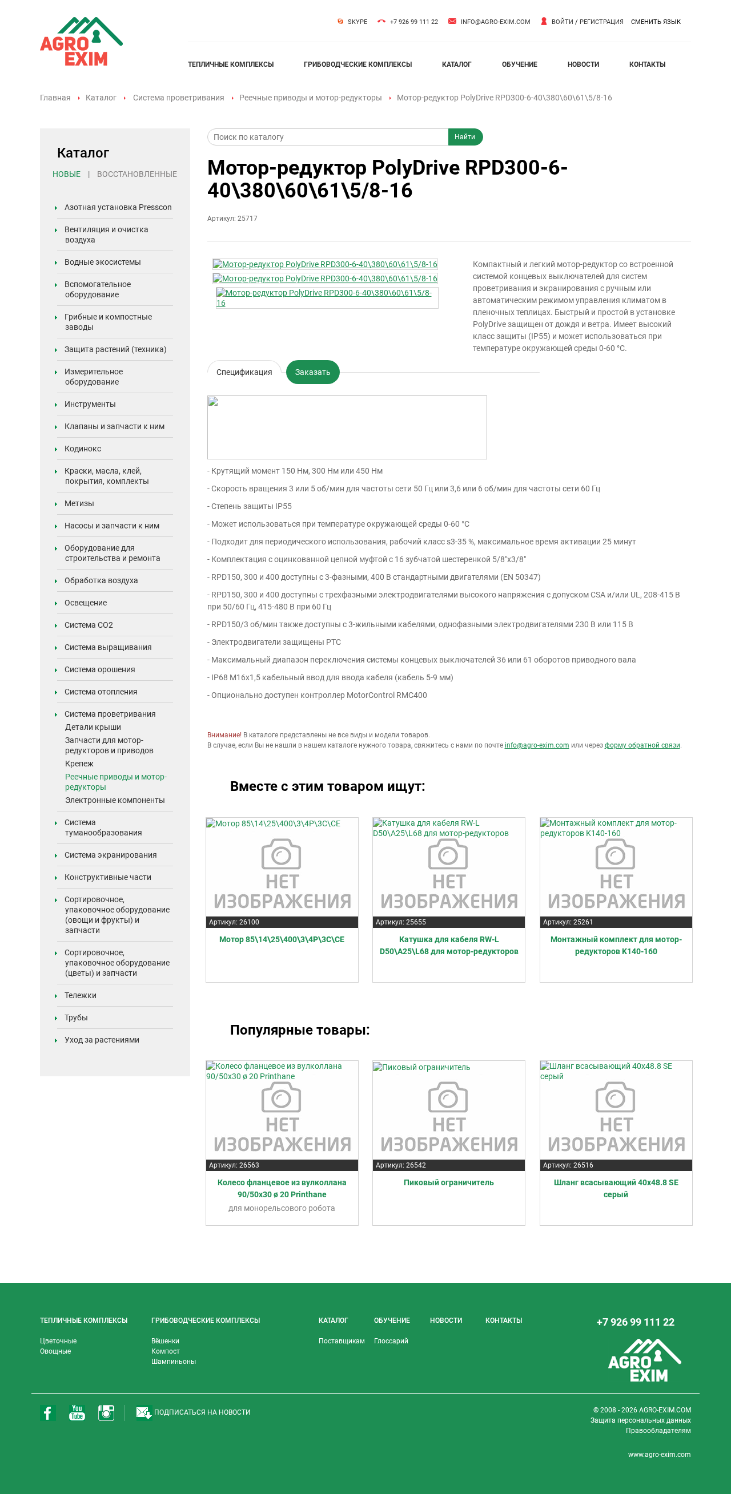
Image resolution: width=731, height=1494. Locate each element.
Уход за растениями (102, 1039)
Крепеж (79, 763)
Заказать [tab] (313, 372)
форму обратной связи (642, 745)
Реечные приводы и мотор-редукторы (310, 97)
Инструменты (90, 404)
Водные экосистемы (103, 262)
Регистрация (602, 22)
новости (583, 64)
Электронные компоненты (115, 800)
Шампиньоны (173, 1362)
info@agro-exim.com (496, 22)
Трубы (76, 1017)
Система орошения (100, 669)
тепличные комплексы (231, 64)
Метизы (79, 503)
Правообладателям (658, 1431)
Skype (357, 22)
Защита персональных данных (641, 1420)
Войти (562, 22)
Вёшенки (165, 1341)
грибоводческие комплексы (358, 64)
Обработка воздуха (101, 580)
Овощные (55, 1351)
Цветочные (58, 1341)
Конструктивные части (108, 877)
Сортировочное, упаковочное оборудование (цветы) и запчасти (117, 963)
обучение (519, 64)
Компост (165, 1351)
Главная (55, 97)
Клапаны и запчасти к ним (114, 426)
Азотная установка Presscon (118, 207)
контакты (647, 64)
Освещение (86, 602)
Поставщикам (342, 1341)
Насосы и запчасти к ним (112, 525)
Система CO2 (89, 624)
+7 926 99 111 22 (414, 22)
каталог (457, 64)
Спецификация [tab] (244, 370)
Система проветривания (178, 97)
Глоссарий (391, 1341)
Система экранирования (111, 854)
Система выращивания (108, 647)
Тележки (81, 995)
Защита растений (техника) (116, 349)
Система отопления (101, 691)
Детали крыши (93, 727)
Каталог (101, 97)
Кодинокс (83, 448)
